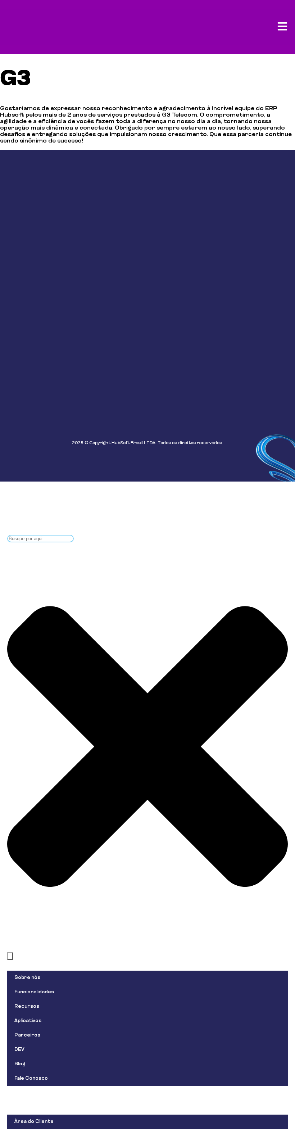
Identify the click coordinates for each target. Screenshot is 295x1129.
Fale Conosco (31, 1078)
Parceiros (27, 1035)
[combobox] (40, 538)
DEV (19, 1049)
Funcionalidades (34, 992)
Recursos (26, 1006)
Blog (19, 1064)
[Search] (10, 956)
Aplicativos (27, 1021)
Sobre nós (27, 977)
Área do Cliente (34, 1121)
